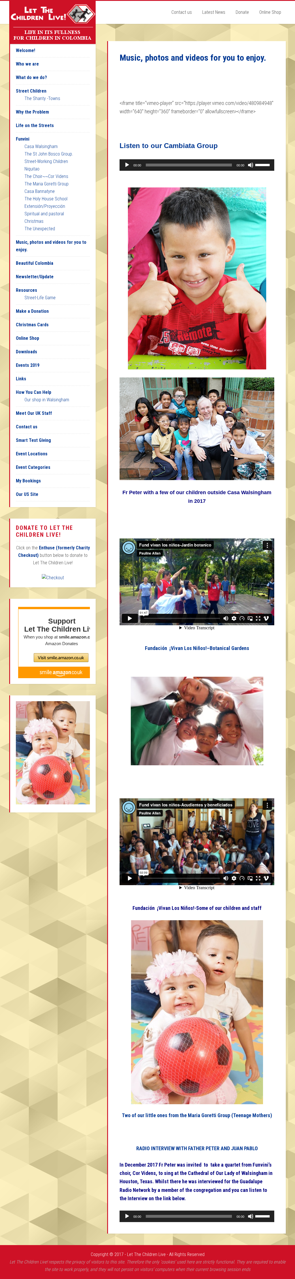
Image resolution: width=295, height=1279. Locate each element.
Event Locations (32, 454)
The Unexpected (39, 228)
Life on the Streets (35, 125)
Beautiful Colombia (34, 263)
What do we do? (31, 77)
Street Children (31, 91)
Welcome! (25, 50)
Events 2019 (27, 365)
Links (21, 378)
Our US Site (27, 494)
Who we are (27, 64)
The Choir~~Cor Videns (46, 176)
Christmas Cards (32, 324)
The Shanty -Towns (42, 98)
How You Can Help (33, 392)
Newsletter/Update (35, 276)
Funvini (22, 139)
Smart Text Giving (33, 440)
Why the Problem (32, 112)
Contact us (26, 426)
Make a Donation (32, 311)
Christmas (34, 221)
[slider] (263, 164)
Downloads (26, 351)
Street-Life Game (40, 297)
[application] (197, 165)
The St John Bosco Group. (48, 154)
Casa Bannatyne (39, 191)
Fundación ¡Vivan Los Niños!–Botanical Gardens (197, 648)
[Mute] (251, 165)
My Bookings (28, 481)
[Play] (127, 165)
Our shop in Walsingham (46, 399)
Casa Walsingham (41, 146)
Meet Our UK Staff (34, 413)
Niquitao (31, 169)
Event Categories (33, 467)
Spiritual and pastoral (44, 213)
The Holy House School (45, 199)
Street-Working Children (46, 161)
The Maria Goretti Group (46, 184)
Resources (26, 290)
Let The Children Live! (52, 22)
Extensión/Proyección (44, 206)
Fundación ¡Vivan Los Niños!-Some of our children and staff (197, 908)
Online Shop (27, 338)
